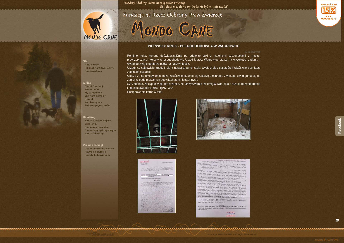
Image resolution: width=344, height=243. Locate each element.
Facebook (339, 126)
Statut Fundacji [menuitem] (94, 86)
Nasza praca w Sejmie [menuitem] (98, 120)
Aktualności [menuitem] (92, 64)
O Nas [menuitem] (87, 82)
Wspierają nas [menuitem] (93, 102)
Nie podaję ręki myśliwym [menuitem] (100, 130)
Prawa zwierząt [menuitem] (93, 145)
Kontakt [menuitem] (89, 99)
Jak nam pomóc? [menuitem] (95, 95)
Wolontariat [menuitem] (92, 89)
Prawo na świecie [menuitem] (95, 151)
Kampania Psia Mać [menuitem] (97, 127)
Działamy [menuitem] (89, 117)
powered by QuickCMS (327, 240)
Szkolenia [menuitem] (91, 123)
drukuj (337, 220)
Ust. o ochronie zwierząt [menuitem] (99, 148)
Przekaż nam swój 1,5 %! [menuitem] (99, 67)
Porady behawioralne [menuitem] (98, 155)
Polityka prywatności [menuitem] (97, 105)
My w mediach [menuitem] (93, 92)
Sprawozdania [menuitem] (93, 71)
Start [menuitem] (86, 61)
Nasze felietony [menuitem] (94, 133)
